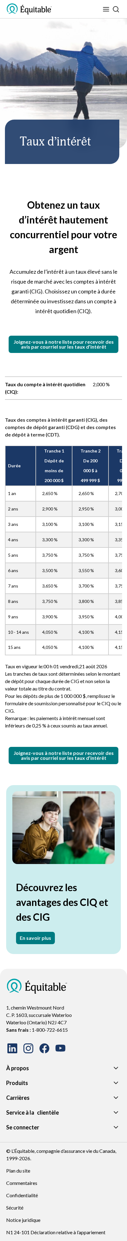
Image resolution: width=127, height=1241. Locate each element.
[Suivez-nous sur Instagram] (28, 1048)
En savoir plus (35, 938)
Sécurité (14, 1207)
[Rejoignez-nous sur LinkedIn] (12, 1048)
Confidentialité (22, 1195)
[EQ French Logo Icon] (29, 9)
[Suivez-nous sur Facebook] (44, 1048)
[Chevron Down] (116, 1068)
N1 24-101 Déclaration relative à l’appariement (55, 1232)
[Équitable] (37, 986)
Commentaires (21, 1183)
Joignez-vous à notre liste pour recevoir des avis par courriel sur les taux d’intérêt (64, 344)
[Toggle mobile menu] (106, 9)
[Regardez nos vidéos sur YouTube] (60, 1048)
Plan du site (18, 1170)
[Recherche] (116, 9)
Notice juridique (23, 1220)
